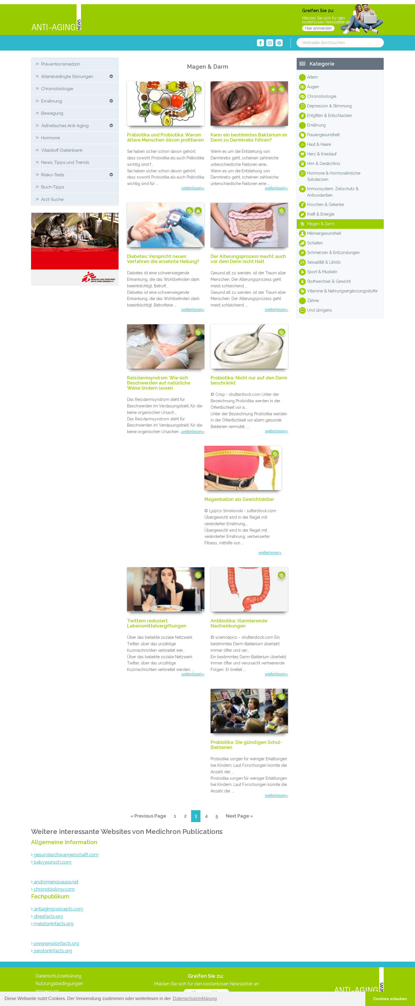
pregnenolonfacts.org (56, 943)
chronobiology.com (54, 889)
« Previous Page (148, 817)
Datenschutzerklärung (58, 976)
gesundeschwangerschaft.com (66, 854)
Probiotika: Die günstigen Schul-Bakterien (246, 745)
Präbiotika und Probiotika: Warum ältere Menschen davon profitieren (165, 137)
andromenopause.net (55, 882)
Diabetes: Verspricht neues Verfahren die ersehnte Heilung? (163, 259)
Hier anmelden (318, 28)
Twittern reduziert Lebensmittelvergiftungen (156, 623)
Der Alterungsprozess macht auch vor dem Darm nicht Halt (248, 259)
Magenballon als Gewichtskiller (239, 499)
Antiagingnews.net (56, 17)
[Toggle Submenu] (111, 76)
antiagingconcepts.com (58, 909)
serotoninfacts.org (52, 950)
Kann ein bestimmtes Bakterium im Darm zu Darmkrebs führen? (249, 137)
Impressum (47, 991)
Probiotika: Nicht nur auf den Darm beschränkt (249, 380)
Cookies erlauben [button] (390, 998)
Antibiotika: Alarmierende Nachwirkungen (239, 623)
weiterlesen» (192, 188)
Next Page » (239, 817)
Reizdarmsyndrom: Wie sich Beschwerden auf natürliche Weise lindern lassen (158, 383)
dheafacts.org (48, 916)
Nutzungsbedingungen (59, 983)
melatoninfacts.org (53, 923)
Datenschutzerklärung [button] (195, 998)
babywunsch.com (52, 862)
